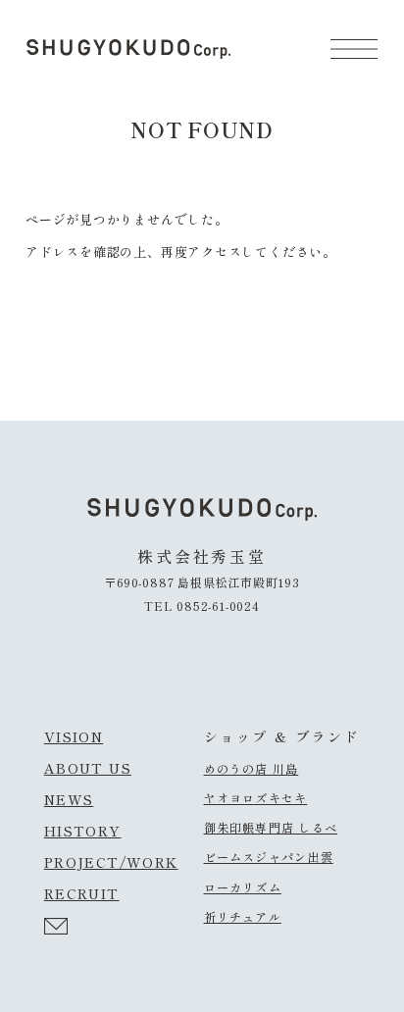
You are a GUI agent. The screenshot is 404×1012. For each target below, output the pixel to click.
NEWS (69, 799)
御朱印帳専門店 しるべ (270, 828)
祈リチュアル (242, 917)
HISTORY (83, 830)
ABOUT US (87, 768)
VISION (73, 736)
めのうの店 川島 (251, 769)
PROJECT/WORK (111, 862)
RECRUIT (82, 893)
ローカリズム (242, 887)
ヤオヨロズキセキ (256, 798)
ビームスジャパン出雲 (268, 857)
